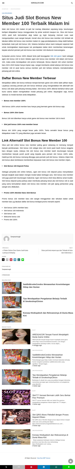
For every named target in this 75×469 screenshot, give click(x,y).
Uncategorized (15, 8)
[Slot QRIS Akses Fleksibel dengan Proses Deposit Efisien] (16, 416)
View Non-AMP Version (43, 458)
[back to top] (70, 461)
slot (34, 330)
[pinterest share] (11, 259)
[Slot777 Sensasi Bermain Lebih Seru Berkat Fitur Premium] (16, 397)
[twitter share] (3, 259)
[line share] (22, 259)
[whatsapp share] (19, 259)
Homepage (5, 8)
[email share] (7, 259)
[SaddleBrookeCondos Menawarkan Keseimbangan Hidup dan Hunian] (11, 288)
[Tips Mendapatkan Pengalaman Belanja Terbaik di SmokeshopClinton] (11, 302)
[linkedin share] (15, 259)
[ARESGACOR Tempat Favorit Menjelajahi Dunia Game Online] (16, 336)
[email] (18, 467)
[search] (72, 3)
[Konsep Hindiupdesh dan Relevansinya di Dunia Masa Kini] (11, 316)
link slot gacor (56, 56)
